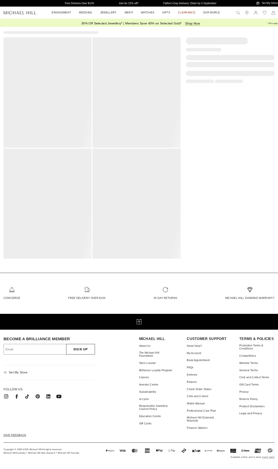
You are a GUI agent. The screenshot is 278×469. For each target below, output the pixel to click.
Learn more (268, 457)
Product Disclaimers (252, 406)
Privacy (244, 391)
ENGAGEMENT (61, 12)
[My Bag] (273, 13)
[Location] (247, 13)
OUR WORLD (211, 12)
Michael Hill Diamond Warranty (249, 298)
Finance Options (197, 427)
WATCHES (147, 12)
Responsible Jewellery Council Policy (153, 407)
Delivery (192, 374)
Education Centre (150, 416)
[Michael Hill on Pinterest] (37, 396)
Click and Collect (197, 396)
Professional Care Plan (201, 410)
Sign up (80, 349)
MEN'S (129, 12)
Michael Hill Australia (14, 453)
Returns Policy (248, 399)
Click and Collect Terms (254, 377)
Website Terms (248, 363)
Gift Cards (145, 423)
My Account (194, 353)
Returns (192, 382)
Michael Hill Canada (68, 453)
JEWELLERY (108, 12)
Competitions (247, 355)
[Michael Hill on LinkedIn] (48, 396)
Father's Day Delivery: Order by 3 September (189, 3)
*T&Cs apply (272, 23)
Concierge (12, 298)
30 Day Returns (165, 298)
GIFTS (166, 12)
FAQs (190, 367)
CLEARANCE (186, 12)
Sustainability (147, 391)
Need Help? (194, 345)
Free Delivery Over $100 (79, 3)
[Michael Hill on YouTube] (59, 396)
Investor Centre (148, 384)
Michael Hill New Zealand (41, 453)
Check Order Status (199, 389)
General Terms (248, 370)
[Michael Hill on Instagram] (6, 396)
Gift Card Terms (249, 384)
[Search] (238, 13)
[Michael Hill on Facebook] (16, 396)
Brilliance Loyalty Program (155, 370)
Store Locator (147, 363)
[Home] (20, 12)
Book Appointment (198, 360)
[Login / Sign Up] (255, 13)
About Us (145, 345)
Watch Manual (196, 403)
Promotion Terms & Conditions (251, 347)
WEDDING (85, 12)
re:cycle (144, 399)
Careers (144, 377)
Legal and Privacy (250, 413)
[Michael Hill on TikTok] (27, 396)
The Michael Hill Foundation (149, 354)
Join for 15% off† (129, 3)
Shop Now (192, 23)
